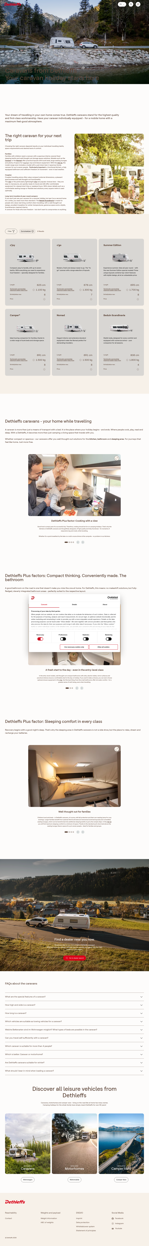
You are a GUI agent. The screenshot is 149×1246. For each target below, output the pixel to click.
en (121, 4)
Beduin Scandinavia (46, 201)
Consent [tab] (44, 604)
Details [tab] (74, 604)
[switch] (63, 639)
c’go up (109, 822)
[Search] (131, 4)
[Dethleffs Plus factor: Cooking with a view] (74, 485)
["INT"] (12, 4)
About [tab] (105, 604)
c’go (60, 680)
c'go (9, 182)
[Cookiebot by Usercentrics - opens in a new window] (109, 597)
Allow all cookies (103, 647)
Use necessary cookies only (74, 647)
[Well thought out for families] (74, 776)
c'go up (59, 163)
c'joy (35, 182)
